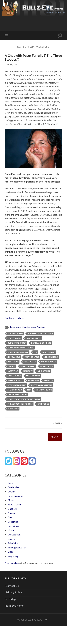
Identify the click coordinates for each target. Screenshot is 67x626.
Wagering (13, 556)
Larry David (46, 366)
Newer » (57, 423)
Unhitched (43, 404)
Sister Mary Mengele (41, 385)
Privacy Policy (13, 592)
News (33, 327)
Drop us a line (12, 563)
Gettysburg (48, 352)
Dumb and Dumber (16, 343)
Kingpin (11, 366)
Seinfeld (48, 380)
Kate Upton (30, 361)
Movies (27, 327)
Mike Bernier (44, 371)
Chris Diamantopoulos (40, 333)
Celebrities (13, 487)
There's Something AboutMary (23, 399)
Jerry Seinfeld (32, 357)
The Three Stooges (17, 394)
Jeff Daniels (13, 357)
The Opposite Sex (17, 547)
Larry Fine (12, 371)
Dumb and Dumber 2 (41, 343)
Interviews (13, 526)
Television (40, 327)
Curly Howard (33, 338)
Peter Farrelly (15, 380)
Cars (10, 483)
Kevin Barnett (48, 361)
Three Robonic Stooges (20, 404)
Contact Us (12, 585)
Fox (35, 352)
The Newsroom (44, 390)
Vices (10, 551)
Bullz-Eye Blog (34, 619)
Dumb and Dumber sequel (20, 347)
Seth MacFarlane (16, 385)
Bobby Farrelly (15, 333)
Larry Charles (27, 366)
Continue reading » (15, 317)
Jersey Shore (51, 357)
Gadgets (12, 508)
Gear (10, 517)
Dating (11, 491)
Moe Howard (33, 376)
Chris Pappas (14, 338)
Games (11, 513)
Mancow (28, 371)
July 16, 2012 (11, 64)
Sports (11, 538)
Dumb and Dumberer (18, 352)
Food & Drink (14, 504)
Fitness (11, 500)
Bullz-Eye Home (14, 605)
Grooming (13, 521)
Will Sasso (13, 408)
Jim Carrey (13, 361)
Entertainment (16, 327)
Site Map (10, 599)
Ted (29, 390)
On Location (14, 534)
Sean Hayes (33, 380)
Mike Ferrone (14, 376)
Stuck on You (14, 390)
